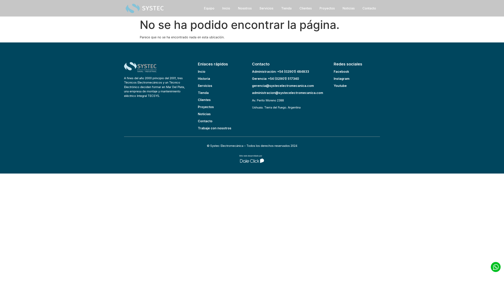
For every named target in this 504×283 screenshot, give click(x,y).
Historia (204, 79)
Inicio (226, 8)
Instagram (341, 79)
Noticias (349, 8)
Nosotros (245, 8)
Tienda (286, 8)
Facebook (341, 72)
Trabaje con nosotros (214, 128)
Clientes (305, 8)
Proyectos (327, 8)
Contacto (369, 8)
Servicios (266, 8)
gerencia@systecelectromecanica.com (283, 86)
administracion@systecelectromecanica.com (287, 93)
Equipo (209, 8)
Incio (201, 72)
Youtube (340, 86)
